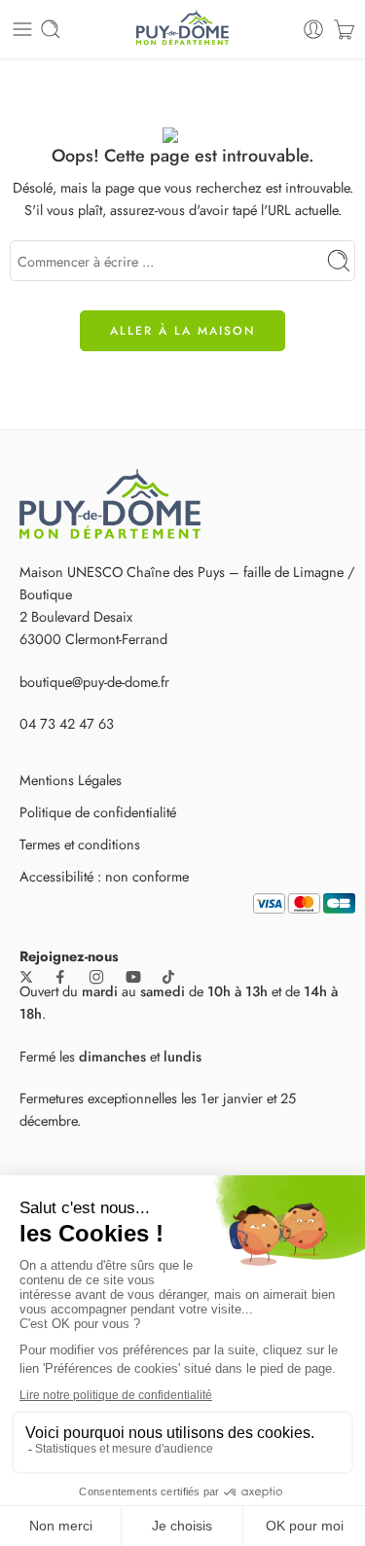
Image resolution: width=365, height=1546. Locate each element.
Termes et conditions (79, 844)
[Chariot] (344, 29)
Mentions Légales (70, 780)
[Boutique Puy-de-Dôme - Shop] (182, 29)
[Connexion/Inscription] (313, 29)
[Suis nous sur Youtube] (133, 977)
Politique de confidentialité (97, 812)
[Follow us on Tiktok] (168, 977)
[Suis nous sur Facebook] (60, 977)
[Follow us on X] (26, 977)
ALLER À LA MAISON (182, 331)
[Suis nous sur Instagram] (96, 977)
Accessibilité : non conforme (104, 876)
